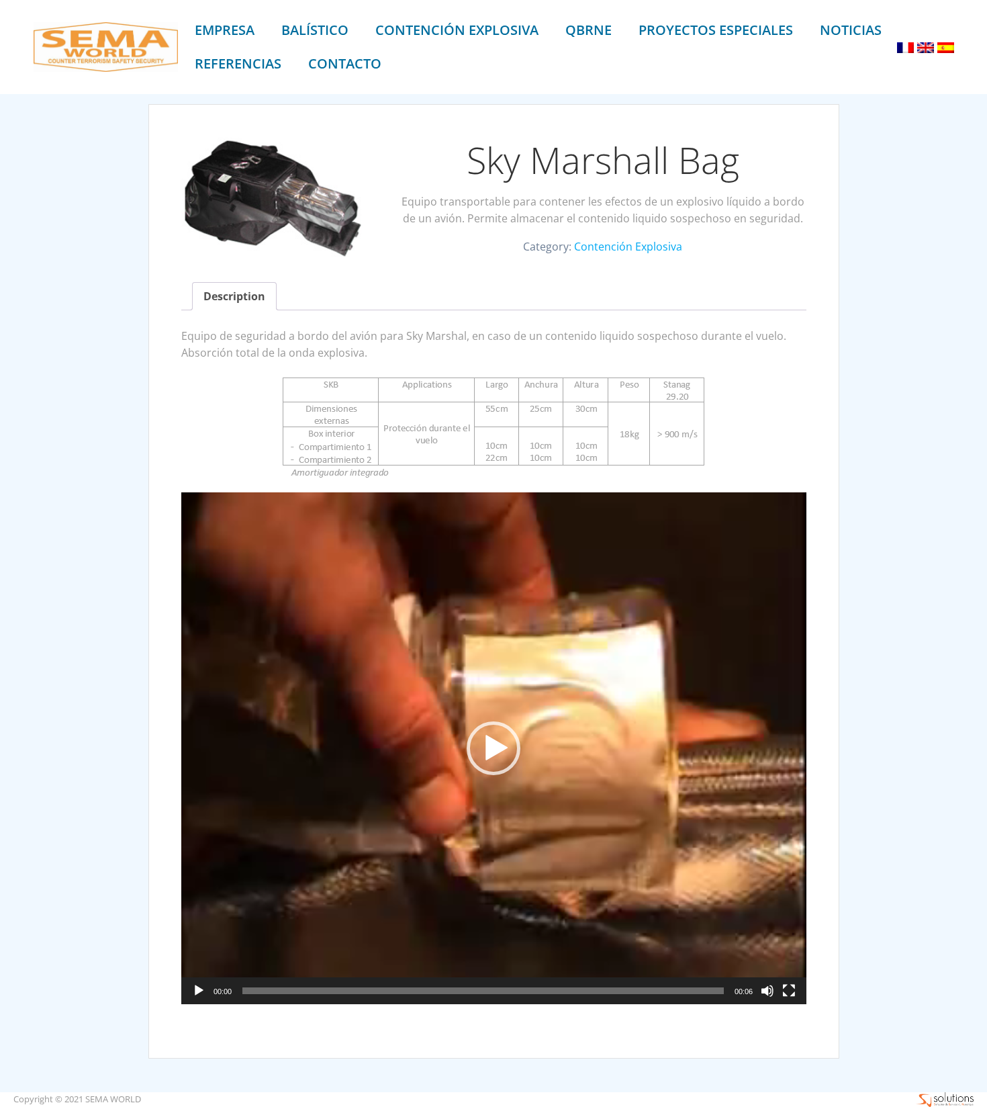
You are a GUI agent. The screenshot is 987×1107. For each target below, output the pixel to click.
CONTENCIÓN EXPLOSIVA (456, 30)
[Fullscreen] (789, 991)
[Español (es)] (945, 46)
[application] (493, 748)
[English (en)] (925, 46)
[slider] (483, 990)
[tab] (234, 296)
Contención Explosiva (628, 246)
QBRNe (588, 30)
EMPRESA (224, 30)
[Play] (198, 991)
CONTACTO (344, 63)
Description (234, 296)
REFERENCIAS (238, 63)
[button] (493, 748)
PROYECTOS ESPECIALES (716, 30)
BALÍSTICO (314, 30)
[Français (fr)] (905, 46)
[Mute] (767, 991)
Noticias (851, 30)
